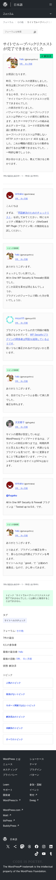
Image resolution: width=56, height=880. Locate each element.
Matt (7, 815)
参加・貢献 (36, 784)
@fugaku (11, 495)
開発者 (6, 794)
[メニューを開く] (51, 4)
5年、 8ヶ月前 (26, 64)
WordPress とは (11, 758)
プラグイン (36, 769)
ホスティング (10, 769)
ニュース (8, 764)
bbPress (9, 820)
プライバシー (10, 774)
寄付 (33, 794)
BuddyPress (11, 825)
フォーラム (8, 13)
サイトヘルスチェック (14, 620)
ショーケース (37, 758)
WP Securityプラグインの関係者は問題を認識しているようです (27, 339)
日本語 (13, 839)
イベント (34, 789)
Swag (34, 800)
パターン (34, 774)
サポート (8, 789)
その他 (20, 22)
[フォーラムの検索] (35, 31)
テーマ (33, 764)
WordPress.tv (12, 800)
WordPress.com (13, 809)
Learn (6, 784)
